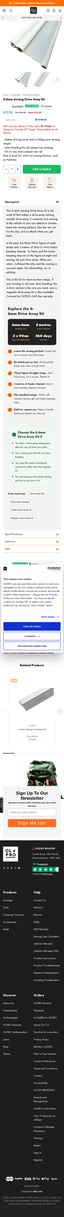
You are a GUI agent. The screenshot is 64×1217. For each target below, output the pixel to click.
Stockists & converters (46, 1032)
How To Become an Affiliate (44, 1118)
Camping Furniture (13, 915)
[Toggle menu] (4, 10)
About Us (8, 1003)
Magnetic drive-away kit (22, 518)
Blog (5, 1047)
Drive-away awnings (20, 501)
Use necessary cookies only (32, 646)
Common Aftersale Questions (44, 1129)
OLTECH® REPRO (44, 1090)
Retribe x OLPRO (43, 1047)
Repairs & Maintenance (46, 973)
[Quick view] (21, 714)
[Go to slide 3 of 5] (32, 753)
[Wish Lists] (43, 714)
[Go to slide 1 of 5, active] (9, 753)
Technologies (10, 1018)
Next (61, 17)
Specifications (13, 534)
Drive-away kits (37, 493)
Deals (6, 929)
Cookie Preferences (44, 1061)
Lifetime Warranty (43, 944)
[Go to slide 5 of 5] (55, 753)
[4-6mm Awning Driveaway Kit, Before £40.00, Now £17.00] (32, 700)
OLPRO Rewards (12, 1025)
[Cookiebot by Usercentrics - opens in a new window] (48, 569)
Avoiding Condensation (46, 980)
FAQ (7, 549)
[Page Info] (48, 10)
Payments (39, 1010)
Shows (6, 1054)
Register (38, 1160)
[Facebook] (4, 868)
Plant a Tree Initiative (45, 1054)
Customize (30, 636)
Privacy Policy (41, 1039)
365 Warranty (41, 929)
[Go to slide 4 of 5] (43, 753)
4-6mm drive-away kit (21, 509)
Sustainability (10, 1010)
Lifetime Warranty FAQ (46, 951)
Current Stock (10, 119)
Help (37, 892)
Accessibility (40, 1083)
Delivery (10, 541)
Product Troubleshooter (47, 965)
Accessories (9, 922)
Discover (9, 995)
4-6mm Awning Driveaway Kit (32, 729)
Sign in (37, 1153)
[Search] (10, 10)
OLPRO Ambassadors (15, 1032)
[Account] (54, 10)
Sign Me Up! (32, 823)
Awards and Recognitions (41, 1099)
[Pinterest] (12, 868)
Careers (38, 1076)
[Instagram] (8, 868)
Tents (6, 907)
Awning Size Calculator (46, 936)
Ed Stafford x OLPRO (45, 1018)
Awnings (7, 900)
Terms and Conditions (46, 1068)
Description (12, 202)
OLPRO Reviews (42, 1003)
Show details (48, 617)
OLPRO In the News (45, 1109)
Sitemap (38, 1138)
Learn (6, 1039)
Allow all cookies (32, 626)
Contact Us (40, 900)
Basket (37, 1145)
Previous (3, 17)
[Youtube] (19, 868)
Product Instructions (45, 958)
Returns (38, 915)
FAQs (37, 922)
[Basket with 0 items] (59, 10)
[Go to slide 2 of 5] (20, 753)
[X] (15, 868)
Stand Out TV (41, 1025)
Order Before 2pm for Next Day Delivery (34, 3)
